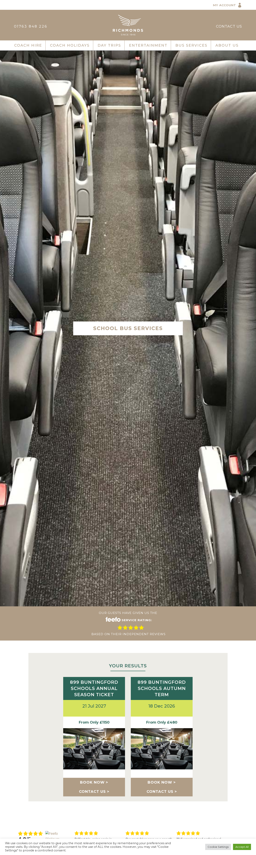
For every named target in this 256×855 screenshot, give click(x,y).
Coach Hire (28, 45)
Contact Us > (94, 791)
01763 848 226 (30, 26)
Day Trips (109, 45)
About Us (227, 45)
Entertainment (148, 45)
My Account (224, 5)
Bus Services (191, 45)
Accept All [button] (242, 846)
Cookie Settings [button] (218, 846)
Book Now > (94, 782)
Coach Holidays (70, 45)
